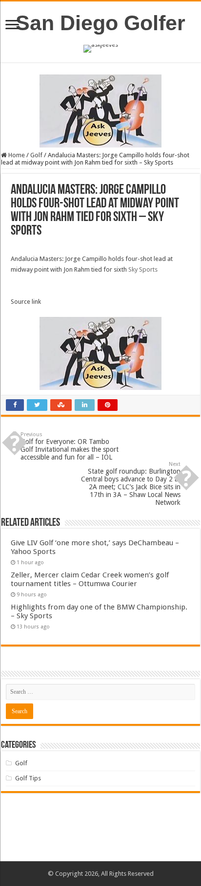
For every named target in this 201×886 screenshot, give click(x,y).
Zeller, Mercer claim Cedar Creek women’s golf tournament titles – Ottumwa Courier (90, 579)
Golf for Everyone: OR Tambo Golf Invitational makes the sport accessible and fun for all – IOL (69, 446)
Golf (36, 155)
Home (16, 155)
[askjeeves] (100, 48)
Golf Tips (28, 778)
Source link (26, 301)
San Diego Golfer (100, 23)
